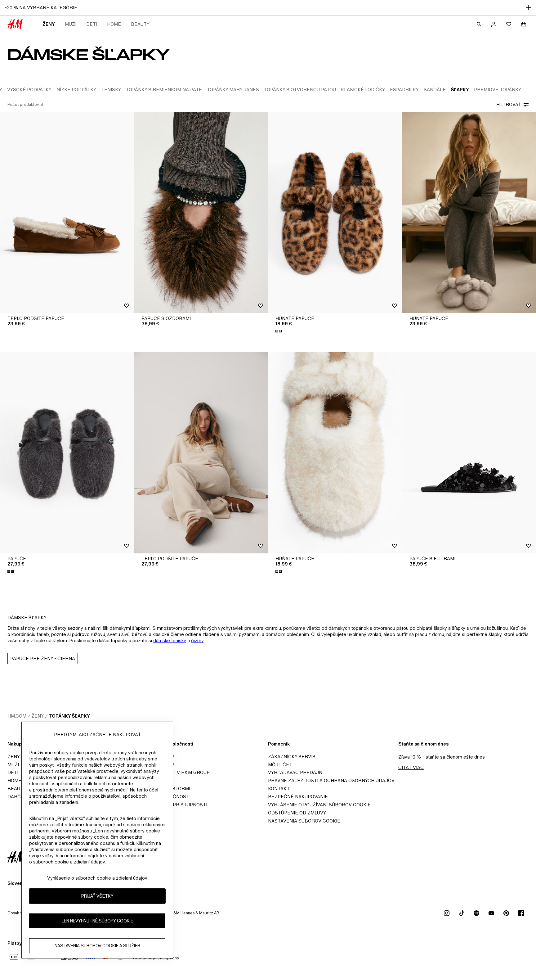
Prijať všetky (97, 896)
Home (114, 24)
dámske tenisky (169, 640)
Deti (91, 24)
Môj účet (280, 764)
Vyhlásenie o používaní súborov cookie (319, 804)
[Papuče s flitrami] (469, 452)
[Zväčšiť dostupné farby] (279, 331)
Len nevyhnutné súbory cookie (97, 920)
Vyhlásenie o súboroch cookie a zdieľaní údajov (97, 878)
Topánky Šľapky (69, 716)
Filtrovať (508, 104)
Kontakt (279, 788)
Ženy (48, 24)
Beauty (140, 24)
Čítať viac (411, 767)
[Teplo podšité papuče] (67, 212)
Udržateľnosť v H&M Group (174, 772)
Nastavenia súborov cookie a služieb (97, 945)
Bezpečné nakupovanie (298, 796)
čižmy (197, 640)
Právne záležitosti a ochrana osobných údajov (331, 780)
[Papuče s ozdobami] (201, 212)
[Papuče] (67, 452)
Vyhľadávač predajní (296, 772)
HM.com (16, 716)
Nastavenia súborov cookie (304, 820)
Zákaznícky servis (291, 756)
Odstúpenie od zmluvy (297, 812)
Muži (70, 24)
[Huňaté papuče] (335, 212)
